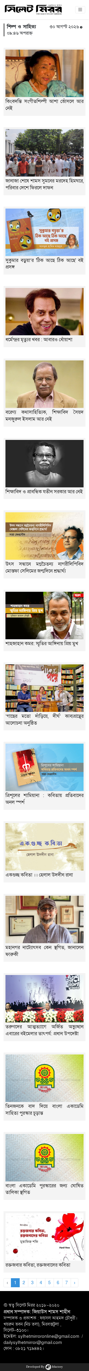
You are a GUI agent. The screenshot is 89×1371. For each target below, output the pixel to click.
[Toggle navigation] (80, 9)
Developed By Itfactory (44, 1366)
